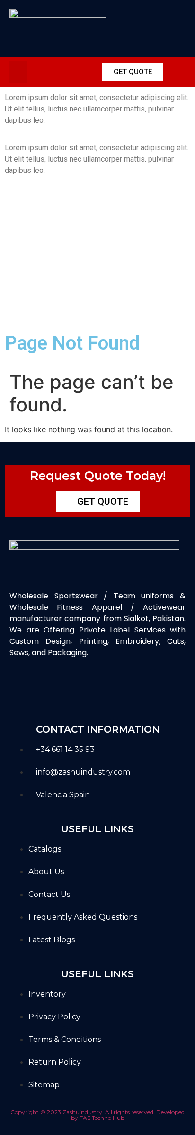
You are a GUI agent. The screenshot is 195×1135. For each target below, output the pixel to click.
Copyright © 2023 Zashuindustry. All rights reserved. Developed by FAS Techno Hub (97, 1115)
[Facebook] (22, 686)
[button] (18, 72)
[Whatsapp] (112, 686)
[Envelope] (82, 686)
